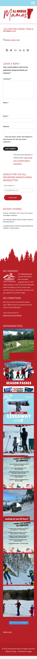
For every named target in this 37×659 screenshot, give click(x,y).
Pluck (29, 651)
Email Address (9, 185)
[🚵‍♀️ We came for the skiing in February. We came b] (18, 344)
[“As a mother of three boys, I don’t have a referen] (18, 569)
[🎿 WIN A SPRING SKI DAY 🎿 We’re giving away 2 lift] (18, 408)
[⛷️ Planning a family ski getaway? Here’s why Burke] (18, 504)
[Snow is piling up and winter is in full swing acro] (18, 537)
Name (6, 103)
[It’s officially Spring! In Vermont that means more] (18, 472)
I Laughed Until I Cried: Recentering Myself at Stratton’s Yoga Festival (18, 227)
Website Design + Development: (17, 651)
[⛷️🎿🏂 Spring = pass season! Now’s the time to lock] (18, 376)
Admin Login (7, 632)
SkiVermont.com (26, 274)
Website (6, 126)
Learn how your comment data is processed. (22, 161)
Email (5, 116)
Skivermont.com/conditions (12, 315)
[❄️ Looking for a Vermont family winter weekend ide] (18, 440)
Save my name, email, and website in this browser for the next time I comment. (17, 139)
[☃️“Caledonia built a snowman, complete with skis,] (18, 601)
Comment (7, 79)
